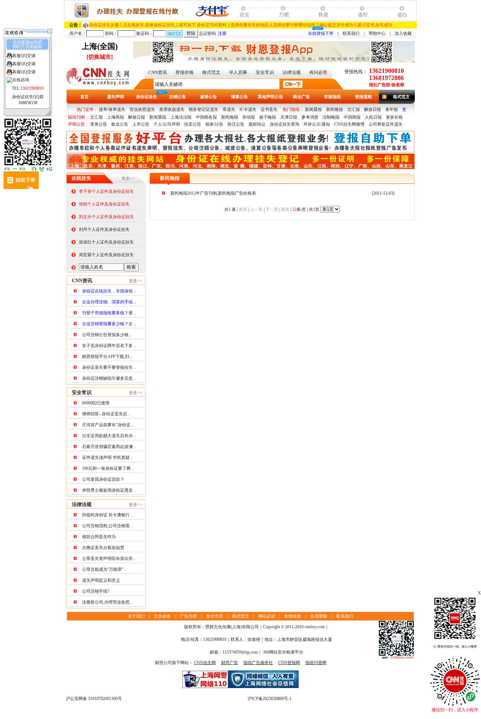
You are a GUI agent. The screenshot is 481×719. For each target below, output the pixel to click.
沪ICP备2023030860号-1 (270, 698)
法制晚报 (331, 117)
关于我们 (136, 616)
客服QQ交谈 (24, 55)
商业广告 (301, 96)
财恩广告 (229, 662)
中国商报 (352, 117)
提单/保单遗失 (112, 109)
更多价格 (394, 117)
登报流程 (363, 96)
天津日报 (288, 117)
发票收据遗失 (172, 109)
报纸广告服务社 (258, 662)
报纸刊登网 (315, 662)
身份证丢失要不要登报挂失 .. (109, 367)
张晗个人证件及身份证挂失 (104, 204)
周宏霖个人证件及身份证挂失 (106, 254)
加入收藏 (403, 33)
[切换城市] (100, 57)
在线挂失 (81, 178)
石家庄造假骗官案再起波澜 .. (109, 446)
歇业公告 (119, 124)
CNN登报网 (289, 662)
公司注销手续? (95, 591)
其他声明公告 (270, 96)
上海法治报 (181, 117)
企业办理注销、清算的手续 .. (109, 301)
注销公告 (177, 96)
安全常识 (265, 72)
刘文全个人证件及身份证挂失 (106, 216)
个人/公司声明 (167, 124)
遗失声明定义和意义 (101, 580)
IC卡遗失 (247, 109)
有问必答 (318, 72)
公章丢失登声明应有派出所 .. (109, 558)
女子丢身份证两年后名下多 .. (109, 345)
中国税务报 (206, 117)
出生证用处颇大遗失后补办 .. (109, 435)
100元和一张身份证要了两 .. (108, 468)
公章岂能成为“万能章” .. (104, 569)
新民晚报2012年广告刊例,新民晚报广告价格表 (213, 193)
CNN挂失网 (205, 662)
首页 (84, 96)
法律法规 (291, 72)
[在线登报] (240, 19)
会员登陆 (318, 616)
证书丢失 (269, 109)
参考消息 (309, 117)
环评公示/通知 (317, 124)
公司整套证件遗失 (385, 124)
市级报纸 (332, 96)
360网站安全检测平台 (283, 652)
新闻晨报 (313, 109)
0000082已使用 (96, 403)
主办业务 (162, 616)
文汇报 (353, 109)
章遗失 (229, 109)
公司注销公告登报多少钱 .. (107, 334)
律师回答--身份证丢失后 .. (106, 413)
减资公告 (208, 96)
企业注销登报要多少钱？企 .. (109, 323)
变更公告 (98, 124)
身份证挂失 (146, 96)
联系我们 (351, 33)
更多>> (128, 178)
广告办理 (188, 616)
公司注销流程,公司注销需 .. (107, 525)
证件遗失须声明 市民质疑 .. (107, 457)
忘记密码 (207, 33)
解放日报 (372, 109)
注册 (222, 33)
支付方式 (214, 616)
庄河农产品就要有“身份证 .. (107, 424)
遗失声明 (115, 96)
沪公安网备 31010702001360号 (94, 698)
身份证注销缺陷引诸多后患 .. (109, 378)
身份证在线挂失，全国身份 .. (109, 291)
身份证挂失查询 (284, 124)
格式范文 (211, 72)
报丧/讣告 (214, 124)
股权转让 (257, 124)
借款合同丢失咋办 (99, 536)
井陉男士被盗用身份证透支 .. (109, 490)
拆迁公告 (235, 124)
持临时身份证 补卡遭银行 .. (107, 514)
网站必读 (266, 616)
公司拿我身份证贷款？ (103, 479)
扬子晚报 (267, 117)
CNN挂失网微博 (349, 124)
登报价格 (184, 72)
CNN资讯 (157, 72)
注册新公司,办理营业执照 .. (107, 602)
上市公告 (140, 124)
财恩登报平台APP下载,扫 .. (107, 356)
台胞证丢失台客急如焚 (103, 547)
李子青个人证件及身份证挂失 (106, 191)
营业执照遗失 (142, 109)
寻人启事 (238, 72)
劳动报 (248, 117)
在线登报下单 (320, 33)
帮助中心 (377, 33)
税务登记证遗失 (203, 109)
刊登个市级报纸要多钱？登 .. (109, 312)
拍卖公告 (192, 124)
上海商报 (115, 117)
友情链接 (292, 616)
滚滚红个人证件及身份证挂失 (106, 242)
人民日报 (373, 117)
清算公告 (239, 96)
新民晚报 (334, 109)
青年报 (391, 109)
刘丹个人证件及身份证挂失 (104, 229)
